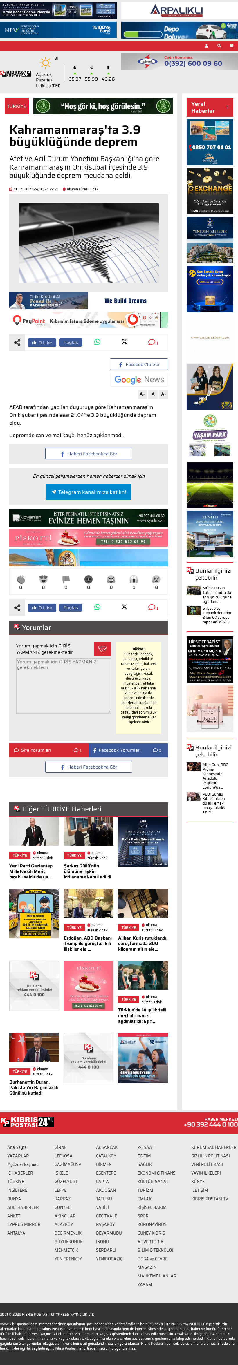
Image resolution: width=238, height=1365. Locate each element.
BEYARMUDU (109, 1233)
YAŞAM (145, 1285)
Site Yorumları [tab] (36, 750)
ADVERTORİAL (152, 1242)
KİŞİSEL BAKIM (152, 1207)
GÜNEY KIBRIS (151, 1233)
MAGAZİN (147, 1267)
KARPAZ (63, 1199)
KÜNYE (198, 1181)
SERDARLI (106, 1250)
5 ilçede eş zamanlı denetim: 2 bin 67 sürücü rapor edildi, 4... (217, 615)
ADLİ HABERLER (23, 1207)
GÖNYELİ (63, 1207)
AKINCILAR (65, 1216)
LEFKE (60, 1190)
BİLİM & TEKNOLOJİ (156, 1250)
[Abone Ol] (139, 380)
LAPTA (102, 1181)
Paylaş (71, 342)
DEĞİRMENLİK (68, 1233)
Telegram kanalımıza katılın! (92, 492)
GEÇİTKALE (106, 1216)
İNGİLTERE (17, 1190)
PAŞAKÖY (105, 1224)
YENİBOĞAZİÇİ (110, 1259)
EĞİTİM (144, 1156)
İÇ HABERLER (20, 1173)
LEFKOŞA (64, 1156)
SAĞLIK (145, 1164)
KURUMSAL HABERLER (214, 1147)
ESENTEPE (106, 1173)
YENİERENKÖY (68, 1259)
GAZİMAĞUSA (68, 1164)
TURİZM (145, 1190)
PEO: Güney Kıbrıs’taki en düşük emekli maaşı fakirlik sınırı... (214, 803)
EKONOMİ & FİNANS (157, 1173)
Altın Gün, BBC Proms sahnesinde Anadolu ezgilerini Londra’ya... (215, 776)
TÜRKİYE (16, 106)
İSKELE (61, 1173)
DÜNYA (14, 1199)
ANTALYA (16, 1233)
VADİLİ (102, 1207)
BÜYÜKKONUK (68, 1242)
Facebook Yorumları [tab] (120, 750)
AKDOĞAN (106, 1190)
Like (45, 342)
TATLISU (104, 1199)
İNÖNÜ (102, 1242)
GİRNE (60, 1147)
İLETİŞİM (199, 1190)
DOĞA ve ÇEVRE (152, 1259)
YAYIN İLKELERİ (206, 1173)
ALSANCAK (107, 1147)
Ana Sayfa (17, 1147)
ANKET (13, 1216)
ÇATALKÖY (106, 1156)
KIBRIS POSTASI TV (209, 1199)
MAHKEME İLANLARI (158, 1276)
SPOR (143, 1216)
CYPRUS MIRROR (24, 1224)
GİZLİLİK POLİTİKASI (210, 1156)
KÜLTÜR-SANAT (153, 1181)
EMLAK (145, 1199)
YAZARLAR (18, 1156)
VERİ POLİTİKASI (207, 1164)
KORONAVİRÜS (152, 1224)
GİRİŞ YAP (102, 649)
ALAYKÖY (64, 1224)
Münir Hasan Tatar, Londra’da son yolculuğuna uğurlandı (217, 595)
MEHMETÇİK (66, 1250)
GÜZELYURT (66, 1181)
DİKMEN (104, 1164)
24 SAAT (146, 1147)
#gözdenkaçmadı (23, 1164)
